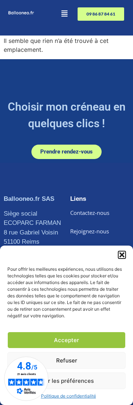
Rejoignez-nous (89, 231)
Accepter (66, 340)
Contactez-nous (89, 212)
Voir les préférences (67, 380)
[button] (122, 255)
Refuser (66, 360)
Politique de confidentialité (68, 396)
